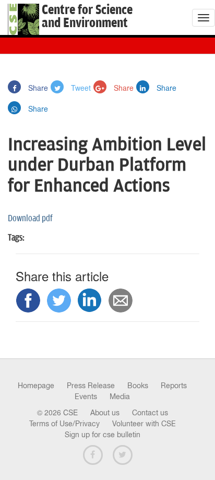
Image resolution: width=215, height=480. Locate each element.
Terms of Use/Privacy (64, 423)
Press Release (91, 385)
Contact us (150, 413)
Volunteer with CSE (144, 423)
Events (86, 396)
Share (37, 87)
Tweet (80, 87)
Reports (174, 385)
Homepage (36, 385)
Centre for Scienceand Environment (87, 17)
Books (137, 385)
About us (105, 413)
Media (120, 396)
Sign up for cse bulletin (102, 434)
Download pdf (30, 218)
